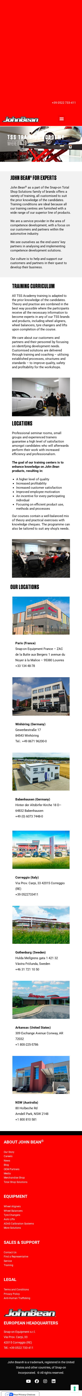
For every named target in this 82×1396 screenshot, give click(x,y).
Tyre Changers (12, 1215)
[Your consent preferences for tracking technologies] (75, 1389)
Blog (6, 1164)
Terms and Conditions (16, 1289)
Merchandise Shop (14, 1177)
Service (8, 1261)
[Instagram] (45, 1381)
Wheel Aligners (12, 1206)
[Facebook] (37, 1381)
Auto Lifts (9, 1219)
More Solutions (12, 1227)
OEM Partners (11, 1169)
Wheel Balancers (13, 1210)
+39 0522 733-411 (64, 102)
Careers (8, 1156)
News (7, 1160)
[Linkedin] (53, 1381)
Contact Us (10, 1252)
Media (7, 1173)
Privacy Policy (12, 1294)
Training (8, 1265)
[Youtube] (28, 1381)
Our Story (9, 1152)
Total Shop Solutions (15, 1182)
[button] (61, 118)
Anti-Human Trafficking (17, 1298)
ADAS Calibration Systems (19, 1223)
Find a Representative (16, 1256)
